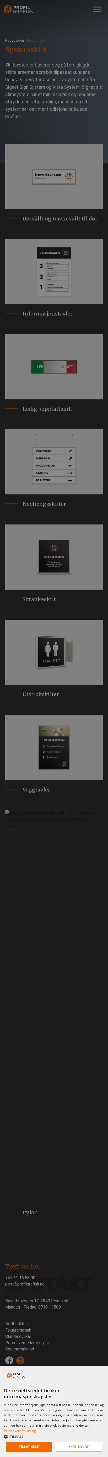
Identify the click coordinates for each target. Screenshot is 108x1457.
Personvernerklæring (20, 1430)
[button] (54, 1436)
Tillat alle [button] (29, 1446)
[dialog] (54, 1411)
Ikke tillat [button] (79, 1446)
